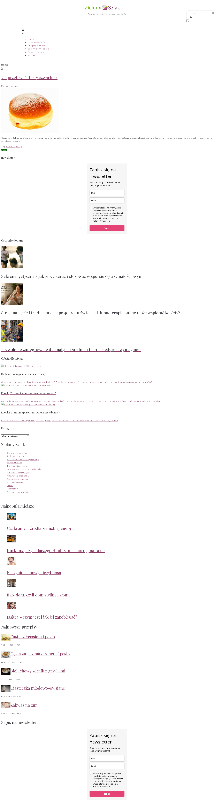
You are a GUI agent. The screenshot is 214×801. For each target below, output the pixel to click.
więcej (4, 150)
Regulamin (12, 488)
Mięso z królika (14, 462)
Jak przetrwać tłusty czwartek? (29, 77)
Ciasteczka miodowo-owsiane (37, 688)
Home (4, 64)
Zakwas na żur (23, 705)
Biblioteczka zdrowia (17, 479)
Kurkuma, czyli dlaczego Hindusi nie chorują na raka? (56, 550)
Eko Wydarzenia (15, 482)
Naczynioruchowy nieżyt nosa (34, 572)
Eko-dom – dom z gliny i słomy (23, 459)
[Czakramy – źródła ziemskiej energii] (11, 519)
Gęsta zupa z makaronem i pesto (40, 653)
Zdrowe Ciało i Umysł (18, 472)
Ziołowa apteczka (16, 456)
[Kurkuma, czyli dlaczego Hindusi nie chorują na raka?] (11, 541)
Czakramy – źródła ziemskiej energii (40, 528)
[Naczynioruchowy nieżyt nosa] (11, 564)
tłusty (19, 146)
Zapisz (107, 228)
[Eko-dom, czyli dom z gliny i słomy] (11, 586)
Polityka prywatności (17, 492)
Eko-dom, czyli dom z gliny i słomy (38, 594)
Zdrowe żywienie (9, 86)
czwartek (10, 146)
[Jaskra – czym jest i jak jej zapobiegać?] (11, 608)
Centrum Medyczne (17, 453)
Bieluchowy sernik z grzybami (37, 670)
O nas (10, 485)
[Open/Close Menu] (107, 32)
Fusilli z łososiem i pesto (32, 636)
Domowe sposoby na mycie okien (24, 469)
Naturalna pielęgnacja (18, 475)
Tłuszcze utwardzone (17, 466)
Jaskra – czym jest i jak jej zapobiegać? (42, 617)
